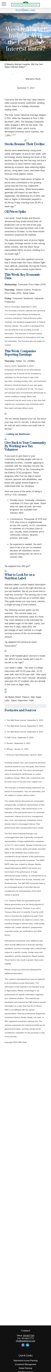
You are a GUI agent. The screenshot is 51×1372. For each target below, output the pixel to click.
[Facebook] (23, 1345)
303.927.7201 (28, 1335)
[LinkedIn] (27, 1345)
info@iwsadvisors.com (25, 1341)
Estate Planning (25, 1368)
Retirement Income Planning (26, 1360)
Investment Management (25, 1364)
